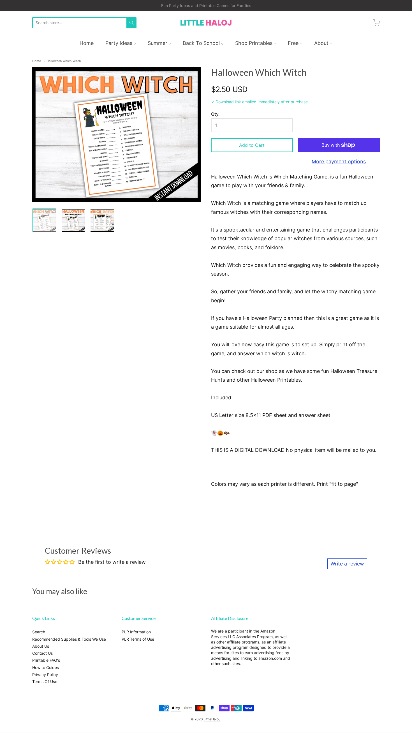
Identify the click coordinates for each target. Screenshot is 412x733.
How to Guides (45, 667)
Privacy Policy (45, 674)
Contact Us (42, 653)
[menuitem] (86, 43)
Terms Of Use (44, 681)
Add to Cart (252, 145)
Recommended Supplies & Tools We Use (69, 639)
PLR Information (136, 631)
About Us (40, 646)
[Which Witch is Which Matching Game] (102, 220)
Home (36, 61)
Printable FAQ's (46, 660)
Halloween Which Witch (64, 61)
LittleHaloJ (212, 719)
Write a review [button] (347, 564)
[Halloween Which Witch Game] (44, 220)
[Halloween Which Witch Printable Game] (73, 220)
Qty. (215, 114)
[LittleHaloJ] (206, 23)
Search (38, 631)
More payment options (339, 161)
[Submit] (131, 22)
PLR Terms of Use (138, 639)
